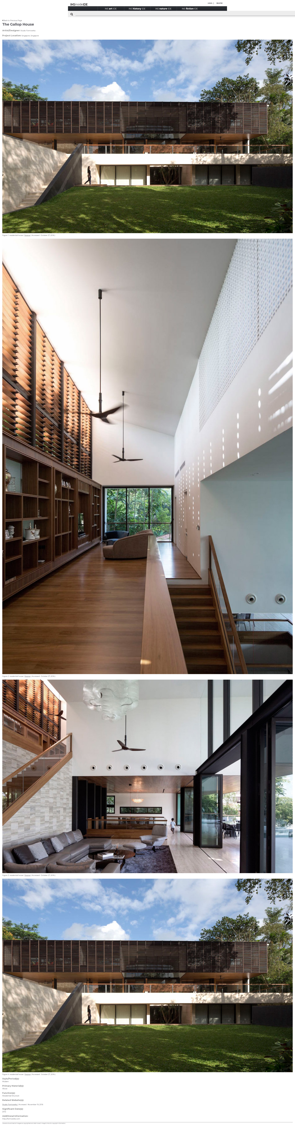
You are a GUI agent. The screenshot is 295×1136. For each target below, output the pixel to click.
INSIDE (111, 8)
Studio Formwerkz (10, 1105)
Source (27, 235)
